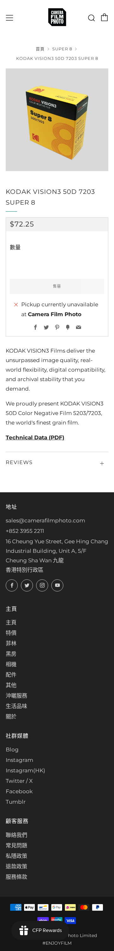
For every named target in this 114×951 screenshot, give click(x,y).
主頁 (11, 622)
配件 (11, 675)
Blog (12, 749)
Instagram (19, 760)
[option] (57, 119)
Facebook (19, 791)
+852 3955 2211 (25, 531)
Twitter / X (19, 781)
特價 (11, 633)
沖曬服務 (16, 696)
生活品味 (16, 706)
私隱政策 (16, 856)
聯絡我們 (16, 835)
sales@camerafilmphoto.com (45, 520)
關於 (11, 716)
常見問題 (16, 845)
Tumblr (16, 802)
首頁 (40, 49)
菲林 (11, 643)
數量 (15, 247)
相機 (11, 664)
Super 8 (62, 49)
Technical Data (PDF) (35, 437)
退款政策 (16, 866)
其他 (11, 685)
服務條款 (16, 877)
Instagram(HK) (25, 770)
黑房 (11, 654)
